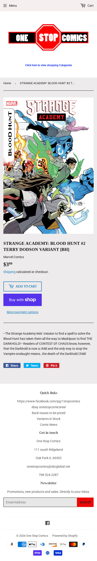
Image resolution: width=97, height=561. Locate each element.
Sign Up (85, 502)
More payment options (22, 312)
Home (7, 83)
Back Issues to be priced (48, 413)
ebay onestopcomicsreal (49, 407)
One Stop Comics (37, 535)
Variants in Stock (48, 419)
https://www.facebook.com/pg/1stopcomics (48, 401)
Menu (13, 5)
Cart (90, 5)
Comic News (48, 424)
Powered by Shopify (65, 535)
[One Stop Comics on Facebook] (47, 523)
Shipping (9, 272)
